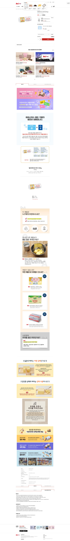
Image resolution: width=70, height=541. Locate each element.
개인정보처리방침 (44, 535)
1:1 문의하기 (21, 531)
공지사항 (44, 536)
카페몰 (22, 6)
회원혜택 (44, 537)
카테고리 (19, 6)
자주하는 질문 (25, 531)
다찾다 (68, 3)
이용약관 (44, 534)
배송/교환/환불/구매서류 (48, 84)
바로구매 (48, 39)
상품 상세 (22, 84)
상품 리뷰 (35, 84)
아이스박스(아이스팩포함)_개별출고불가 (47, 26)
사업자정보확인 (22, 539)
